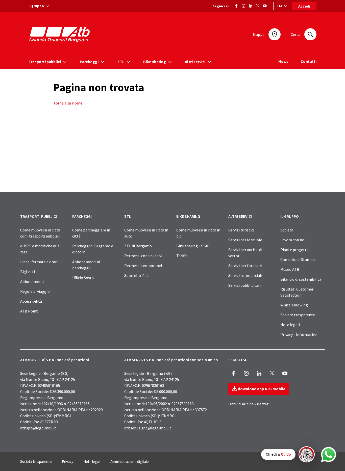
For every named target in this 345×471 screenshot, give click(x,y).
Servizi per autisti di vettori (245, 252)
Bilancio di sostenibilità (300, 279)
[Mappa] (274, 34)
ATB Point (29, 310)
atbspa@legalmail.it (38, 427)
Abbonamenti (32, 281)
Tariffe (181, 255)
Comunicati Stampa (297, 259)
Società (286, 229)
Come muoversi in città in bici (198, 233)
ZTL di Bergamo (138, 245)
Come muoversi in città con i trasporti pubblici (40, 233)
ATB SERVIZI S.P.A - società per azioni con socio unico (171, 359)
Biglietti (27, 271)
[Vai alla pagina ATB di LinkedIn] (250, 5)
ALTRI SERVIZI (240, 216)
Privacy (67, 461)
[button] (288, 454)
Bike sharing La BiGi (193, 245)
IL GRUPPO (289, 216)
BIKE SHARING (188, 216)
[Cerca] (310, 34)
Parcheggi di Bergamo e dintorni (92, 248)
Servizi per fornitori (245, 265)
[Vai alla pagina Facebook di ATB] (236, 5)
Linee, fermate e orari (39, 261)
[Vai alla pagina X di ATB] (257, 5)
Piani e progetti (294, 249)
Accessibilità (31, 301)
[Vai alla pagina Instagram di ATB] (243, 5)
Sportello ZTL (136, 275)
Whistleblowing (294, 304)
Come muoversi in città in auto (146, 233)
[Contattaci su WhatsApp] (328, 454)
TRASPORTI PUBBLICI (38, 216)
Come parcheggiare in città (91, 233)
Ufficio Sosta (83, 277)
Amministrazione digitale (129, 461)
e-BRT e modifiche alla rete (40, 248)
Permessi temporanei (143, 265)
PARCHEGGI (82, 216)
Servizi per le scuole (245, 239)
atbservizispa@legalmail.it (147, 427)
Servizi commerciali (245, 275)
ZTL (127, 216)
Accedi (304, 6)
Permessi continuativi (143, 255)
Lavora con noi (292, 239)
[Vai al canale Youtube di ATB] (264, 5)
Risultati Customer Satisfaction (296, 292)
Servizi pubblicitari (244, 285)
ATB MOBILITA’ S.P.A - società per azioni (54, 359)
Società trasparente (297, 314)
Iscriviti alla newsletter (248, 403)
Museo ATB (289, 269)
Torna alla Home (67, 103)
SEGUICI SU (238, 359)
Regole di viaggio (35, 291)
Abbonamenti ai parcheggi (86, 264)
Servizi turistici (241, 229)
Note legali (290, 324)
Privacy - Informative (298, 334)
